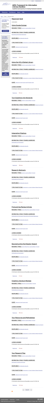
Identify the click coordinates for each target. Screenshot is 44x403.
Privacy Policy (12, 399)
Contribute (5, 30)
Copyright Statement (4, 399)
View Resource (5, 74)
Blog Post (27, 209)
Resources (5, 12)
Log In (33, 0)
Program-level (31, 82)
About (18, 12)
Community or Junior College (29, 42)
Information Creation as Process (18, 362)
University (40, 42)
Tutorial (33, 28)
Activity (23, 28)
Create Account (38, 0)
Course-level (25, 46)
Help (23, 12)
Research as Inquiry (39, 69)
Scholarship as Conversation (17, 142)
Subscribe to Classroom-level (12, 391)
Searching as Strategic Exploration (19, 34)
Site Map (17, 399)
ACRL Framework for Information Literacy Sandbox (24, 6)
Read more (15, 57)
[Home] (6, 4)
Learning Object (28, 28)
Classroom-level (18, 46)
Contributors (12, 12)
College (36, 42)
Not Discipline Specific (23, 38)
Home (2, 16)
